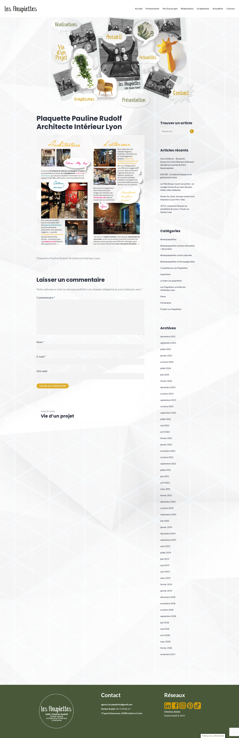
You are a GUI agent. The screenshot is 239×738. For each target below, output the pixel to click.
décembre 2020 (167, 501)
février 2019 (166, 584)
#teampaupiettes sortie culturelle (176, 255)
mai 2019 (164, 565)
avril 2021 (165, 482)
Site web (42, 371)
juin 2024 (164, 374)
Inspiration (165, 274)
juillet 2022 (165, 419)
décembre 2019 (167, 533)
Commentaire (46, 297)
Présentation (152, 8)
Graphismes (203, 8)
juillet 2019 (165, 552)
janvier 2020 (166, 527)
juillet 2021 (165, 470)
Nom (40, 342)
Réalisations (187, 8)
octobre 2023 (166, 393)
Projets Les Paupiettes (170, 309)
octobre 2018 (166, 609)
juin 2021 (164, 476)
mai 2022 (164, 425)
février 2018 (166, 648)
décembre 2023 (167, 387)
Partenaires (165, 302)
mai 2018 (164, 628)
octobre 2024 (166, 362)
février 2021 (166, 495)
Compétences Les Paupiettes (174, 268)
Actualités (218, 8)
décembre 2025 (167, 336)
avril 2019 (165, 571)
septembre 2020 (168, 514)
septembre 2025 (168, 342)
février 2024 (166, 381)
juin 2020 (164, 520)
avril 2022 (165, 431)
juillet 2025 (165, 349)
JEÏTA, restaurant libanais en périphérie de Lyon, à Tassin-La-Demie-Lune (175, 209)
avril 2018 (165, 635)
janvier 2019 (166, 590)
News (163, 296)
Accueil (138, 8)
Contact (230, 8)
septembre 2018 (168, 616)
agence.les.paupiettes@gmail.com (116, 704)
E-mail (41, 356)
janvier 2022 (166, 444)
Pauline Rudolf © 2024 (174, 715)
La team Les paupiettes (171, 280)
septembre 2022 (168, 412)
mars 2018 (165, 641)
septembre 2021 (168, 463)
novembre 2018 (167, 603)
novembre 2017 (167, 654)
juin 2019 (164, 559)
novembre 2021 (167, 450)
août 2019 (165, 546)
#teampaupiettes (168, 239)
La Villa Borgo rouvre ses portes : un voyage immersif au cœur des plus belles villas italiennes (177, 186)
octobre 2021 (166, 457)
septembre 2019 (168, 539)
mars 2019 (165, 578)
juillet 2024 (165, 368)
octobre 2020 (166, 508)
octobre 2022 (166, 406)
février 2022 (166, 438)
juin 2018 (164, 622)
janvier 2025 (166, 355)
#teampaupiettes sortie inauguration (177, 261)
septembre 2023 (168, 400)
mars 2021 (165, 489)
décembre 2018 (167, 597)
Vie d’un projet (170, 8)
